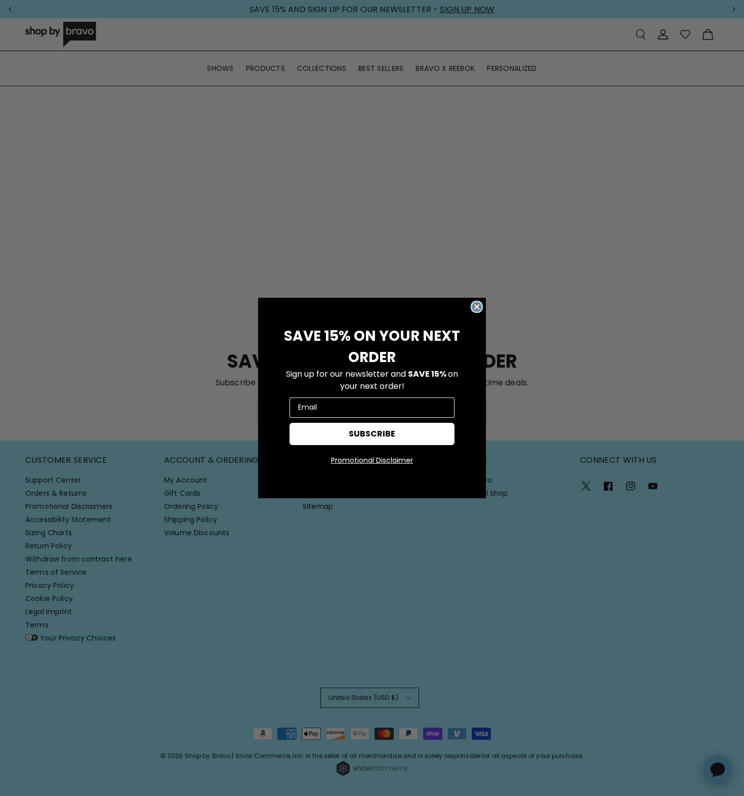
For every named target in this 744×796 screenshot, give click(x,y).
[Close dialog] (477, 307)
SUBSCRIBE (372, 434)
